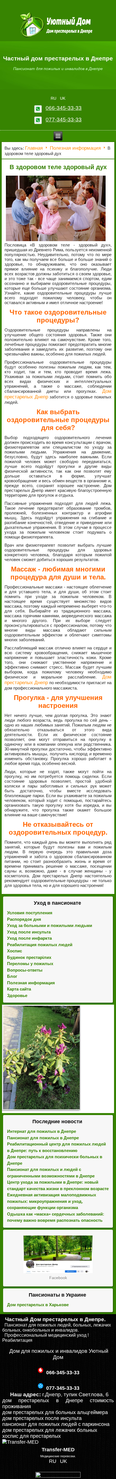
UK (62, 98)
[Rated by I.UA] (58, 1476)
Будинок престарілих (29, 957)
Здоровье (17, 995)
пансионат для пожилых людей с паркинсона (56, 1424)
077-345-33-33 (64, 120)
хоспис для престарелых (31, 1436)
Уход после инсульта (29, 932)
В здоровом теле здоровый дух (58, 167)
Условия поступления (29, 912)
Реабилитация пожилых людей (39, 944)
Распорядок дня (24, 919)
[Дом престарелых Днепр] (58, 1254)
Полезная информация (75, 148)
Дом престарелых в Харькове (38, 1304)
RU (54, 98)
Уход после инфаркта (29, 938)
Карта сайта (19, 989)
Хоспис (14, 950)
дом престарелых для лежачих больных (49, 1430)
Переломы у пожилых (30, 963)
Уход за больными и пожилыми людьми (49, 925)
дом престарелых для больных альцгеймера (55, 1412)
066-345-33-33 (64, 108)
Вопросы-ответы (25, 970)
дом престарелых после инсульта (42, 1418)
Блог (12, 976)
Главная (34, 148)
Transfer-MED (58, 1449)
